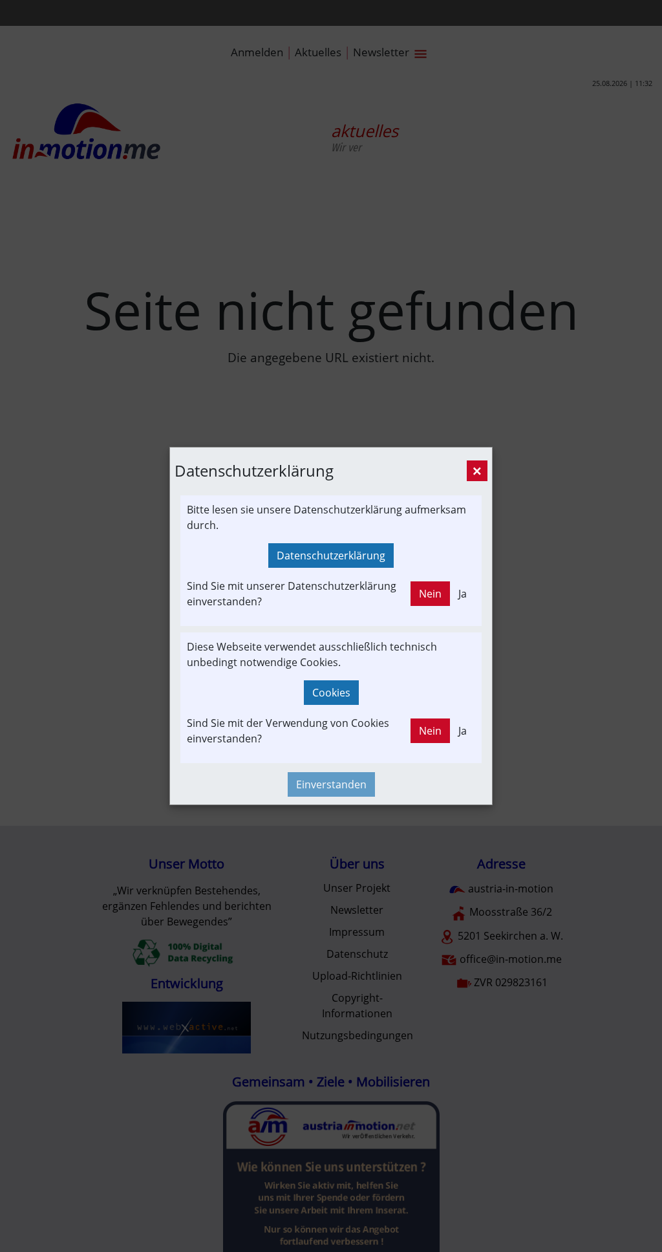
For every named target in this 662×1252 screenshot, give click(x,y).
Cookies (331, 692)
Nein (430, 594)
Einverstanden (331, 784)
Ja (462, 594)
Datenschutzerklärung (331, 555)
